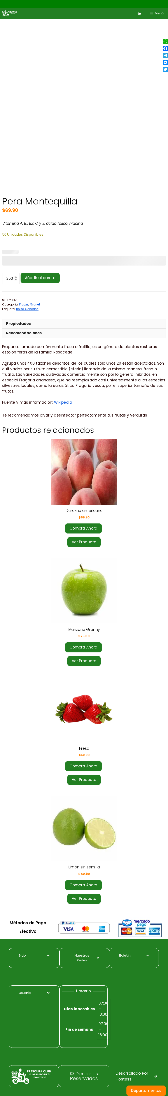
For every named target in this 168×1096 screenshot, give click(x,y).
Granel (35, 304)
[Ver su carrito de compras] (139, 13)
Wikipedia (63, 402)
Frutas (23, 304)
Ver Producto (84, 542)
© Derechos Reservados (84, 1076)
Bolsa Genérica (27, 309)
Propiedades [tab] (18, 323)
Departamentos (146, 1090)
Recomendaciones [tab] (24, 333)
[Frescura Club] (10, 13)
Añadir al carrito (40, 277)
